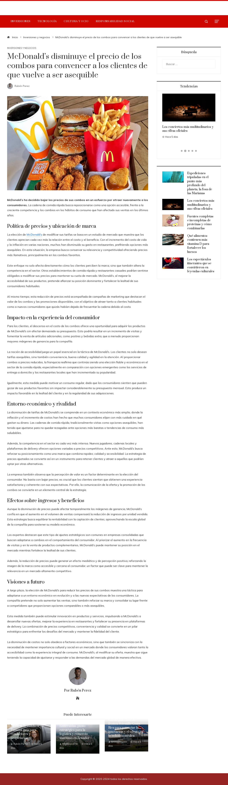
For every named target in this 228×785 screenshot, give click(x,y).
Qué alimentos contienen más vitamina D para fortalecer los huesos (198, 244)
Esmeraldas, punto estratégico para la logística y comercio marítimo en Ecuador (74, 732)
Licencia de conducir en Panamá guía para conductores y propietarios (27, 732)
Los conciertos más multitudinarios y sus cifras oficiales (200, 205)
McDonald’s (34, 234)
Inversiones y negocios (21, 48)
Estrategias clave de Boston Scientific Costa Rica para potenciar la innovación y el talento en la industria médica (125, 728)
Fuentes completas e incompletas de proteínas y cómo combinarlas (200, 222)
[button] (182, 151)
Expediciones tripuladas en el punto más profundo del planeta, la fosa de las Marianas (199, 183)
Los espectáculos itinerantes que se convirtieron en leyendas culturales (200, 265)
